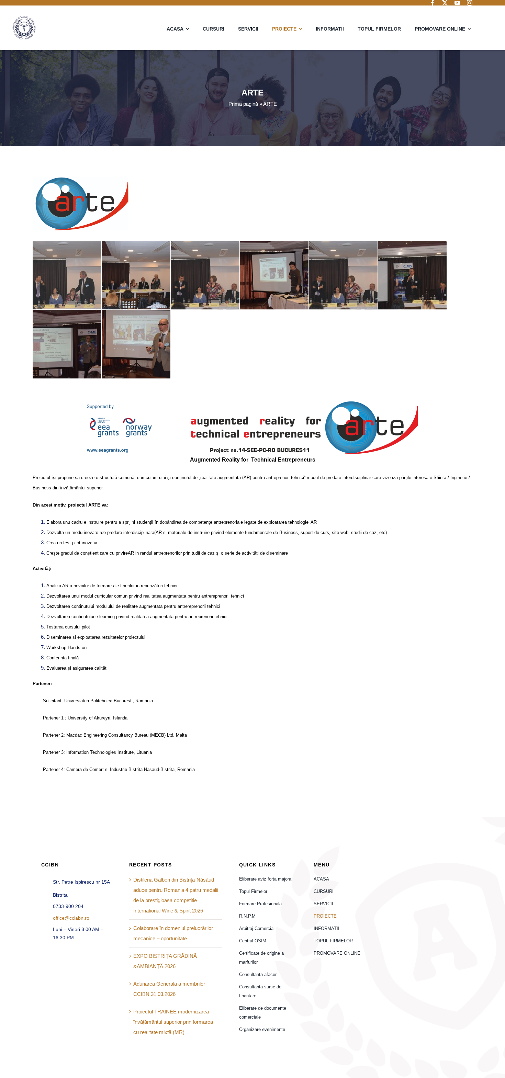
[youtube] (457, 2)
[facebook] (432, 2)
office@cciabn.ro (71, 918)
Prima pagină (243, 104)
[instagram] (469, 2)
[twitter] (445, 2)
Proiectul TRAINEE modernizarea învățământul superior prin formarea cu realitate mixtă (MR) (173, 1022)
